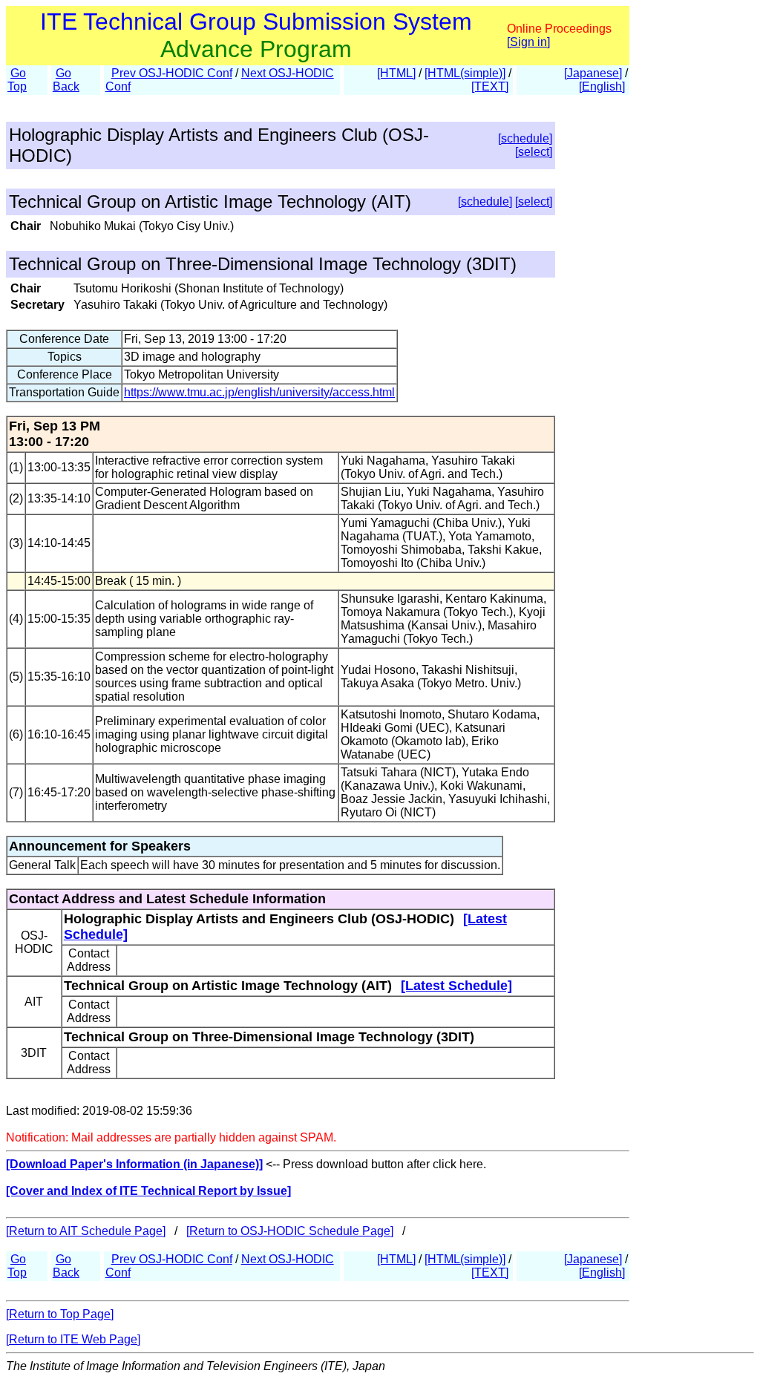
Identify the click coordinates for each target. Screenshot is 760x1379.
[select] (533, 151)
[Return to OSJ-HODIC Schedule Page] (289, 1231)
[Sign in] (528, 42)
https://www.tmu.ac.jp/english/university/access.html (259, 392)
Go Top (17, 80)
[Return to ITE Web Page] (73, 1339)
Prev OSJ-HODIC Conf (171, 73)
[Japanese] (593, 73)
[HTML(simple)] (465, 73)
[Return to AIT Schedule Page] (86, 1231)
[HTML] (396, 73)
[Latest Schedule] (456, 985)
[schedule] (525, 138)
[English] (602, 86)
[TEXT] (489, 86)
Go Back (66, 80)
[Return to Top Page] (60, 1314)
